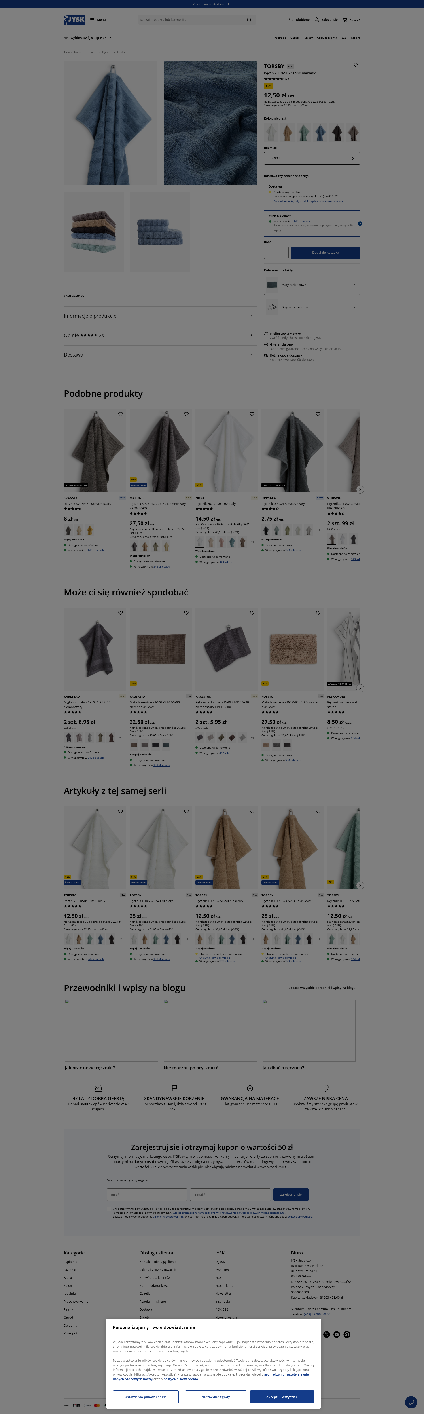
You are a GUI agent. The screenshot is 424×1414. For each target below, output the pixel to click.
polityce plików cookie (180, 1379)
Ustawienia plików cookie (146, 1397)
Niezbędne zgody (216, 1397)
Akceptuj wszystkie (282, 1397)
